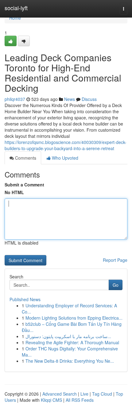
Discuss (89, 99)
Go (115, 285)
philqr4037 (15, 99)
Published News (25, 299)
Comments (25, 158)
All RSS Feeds (80, 400)
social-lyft (16, 8)
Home (15, 18)
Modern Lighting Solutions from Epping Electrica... (73, 318)
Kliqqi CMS (51, 400)
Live (84, 394)
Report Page (115, 260)
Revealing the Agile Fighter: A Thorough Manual (72, 342)
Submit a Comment (24, 185)
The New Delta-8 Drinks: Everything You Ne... (69, 361)
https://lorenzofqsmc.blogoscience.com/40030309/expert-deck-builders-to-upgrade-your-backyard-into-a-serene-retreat (65, 145)
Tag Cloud (102, 394)
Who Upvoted (64, 158)
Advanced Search (59, 394)
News (69, 99)
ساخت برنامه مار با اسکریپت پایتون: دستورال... (68, 336)
